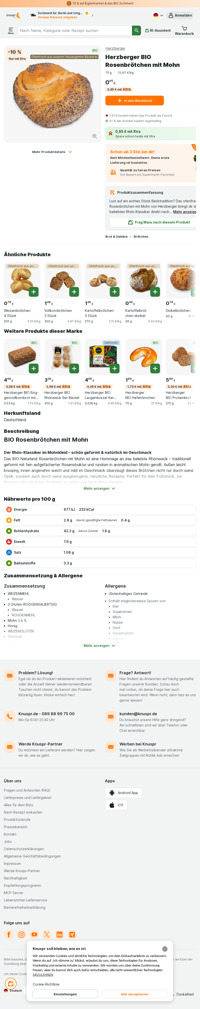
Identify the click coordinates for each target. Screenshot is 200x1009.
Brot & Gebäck (116, 236)
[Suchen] (136, 30)
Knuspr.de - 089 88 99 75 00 (47, 713)
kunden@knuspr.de (138, 713)
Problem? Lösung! (36, 672)
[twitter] (47, 934)
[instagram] (21, 934)
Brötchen (141, 236)
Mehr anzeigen (186, 212)
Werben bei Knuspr (138, 744)
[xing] (72, 934)
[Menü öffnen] (11, 30)
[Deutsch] (157, 15)
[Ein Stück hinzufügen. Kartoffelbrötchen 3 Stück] (115, 292)
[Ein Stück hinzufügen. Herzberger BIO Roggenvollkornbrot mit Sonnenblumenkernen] (34, 368)
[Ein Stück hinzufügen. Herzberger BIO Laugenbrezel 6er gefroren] (115, 368)
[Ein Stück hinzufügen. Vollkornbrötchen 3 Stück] (74, 292)
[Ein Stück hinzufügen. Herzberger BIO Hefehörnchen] (155, 368)
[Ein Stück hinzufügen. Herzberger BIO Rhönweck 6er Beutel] (74, 368)
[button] (180, 15)
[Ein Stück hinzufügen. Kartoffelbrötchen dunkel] (155, 292)
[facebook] (9, 934)
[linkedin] (59, 934)
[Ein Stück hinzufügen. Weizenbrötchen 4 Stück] (34, 292)
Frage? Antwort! (135, 672)
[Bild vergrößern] (95, 136)
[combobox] (75, 30)
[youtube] (34, 934)
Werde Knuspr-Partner (41, 744)
